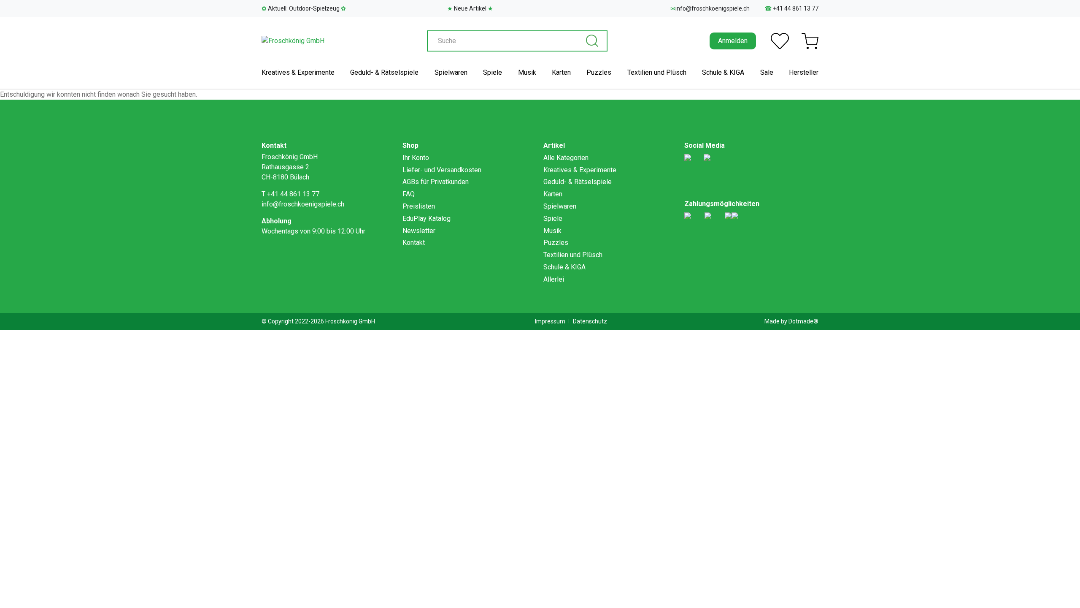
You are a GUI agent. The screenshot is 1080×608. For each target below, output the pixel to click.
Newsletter (418, 231)
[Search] (592, 41)
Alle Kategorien (566, 158)
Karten (561, 72)
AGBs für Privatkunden (435, 182)
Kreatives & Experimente (298, 72)
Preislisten (418, 206)
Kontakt (413, 243)
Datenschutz (590, 321)
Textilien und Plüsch (656, 72)
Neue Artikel (470, 8)
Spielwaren (451, 72)
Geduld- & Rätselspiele (384, 72)
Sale (766, 72)
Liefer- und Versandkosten (441, 170)
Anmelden (733, 41)
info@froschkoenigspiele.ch (710, 8)
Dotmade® (803, 321)
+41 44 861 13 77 (791, 8)
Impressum (550, 321)
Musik (527, 72)
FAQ (408, 194)
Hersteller (803, 72)
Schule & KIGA (723, 72)
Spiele (492, 72)
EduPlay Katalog (426, 218)
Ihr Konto (415, 158)
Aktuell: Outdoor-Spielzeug (304, 8)
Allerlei (553, 279)
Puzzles (598, 72)
